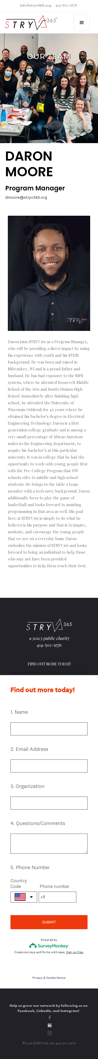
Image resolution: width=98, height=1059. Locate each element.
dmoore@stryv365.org (26, 197)
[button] (82, 23)
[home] (31, 19)
